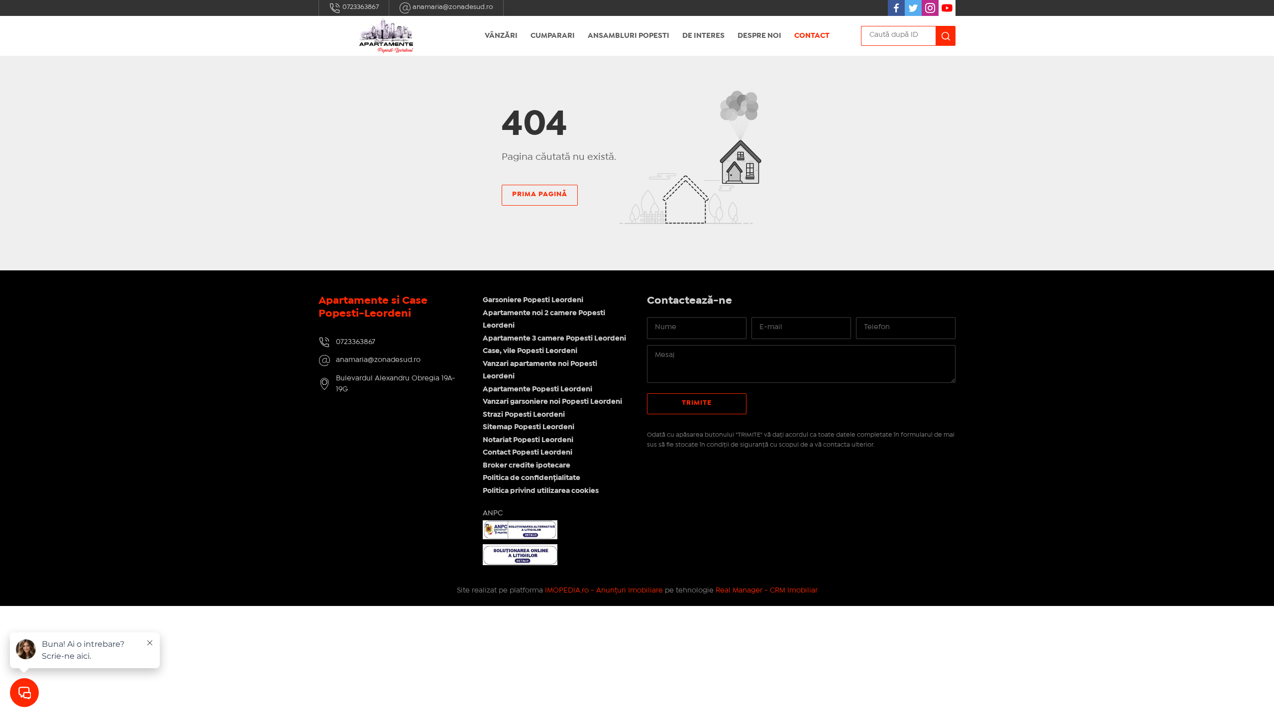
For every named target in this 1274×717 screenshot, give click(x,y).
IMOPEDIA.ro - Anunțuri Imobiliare (604, 591)
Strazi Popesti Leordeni (524, 415)
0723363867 (360, 7)
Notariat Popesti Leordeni (528, 440)
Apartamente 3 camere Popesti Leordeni (554, 339)
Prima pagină (539, 194)
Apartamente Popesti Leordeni (537, 389)
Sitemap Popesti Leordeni (528, 427)
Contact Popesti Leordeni (527, 453)
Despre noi (759, 36)
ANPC (493, 513)
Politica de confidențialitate (531, 478)
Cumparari (553, 36)
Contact (812, 36)
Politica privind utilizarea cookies (541, 491)
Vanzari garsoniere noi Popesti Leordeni (552, 402)
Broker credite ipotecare (526, 466)
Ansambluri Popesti (628, 36)
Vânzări (501, 36)
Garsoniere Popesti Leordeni (533, 300)
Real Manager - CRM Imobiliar (767, 591)
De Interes (703, 36)
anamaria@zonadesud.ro (452, 7)
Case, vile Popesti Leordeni (530, 351)
